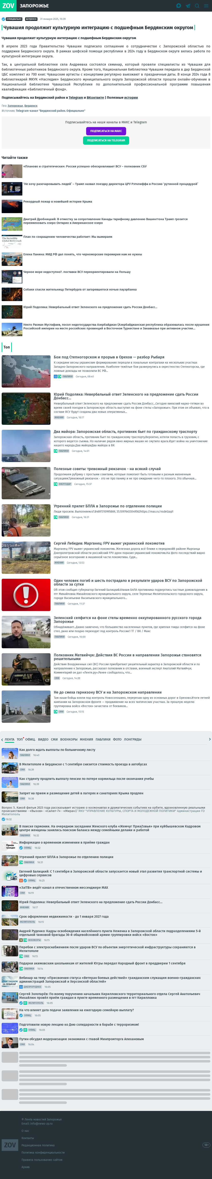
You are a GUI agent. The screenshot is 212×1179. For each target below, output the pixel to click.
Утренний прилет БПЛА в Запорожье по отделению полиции (108, 506)
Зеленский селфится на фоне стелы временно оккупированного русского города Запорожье (127, 620)
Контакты (28, 1138)
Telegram (76, 97)
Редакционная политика (38, 1145)
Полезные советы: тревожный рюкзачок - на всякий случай (107, 469)
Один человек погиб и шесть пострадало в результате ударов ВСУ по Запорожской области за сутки (128, 582)
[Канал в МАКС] (179, 6)
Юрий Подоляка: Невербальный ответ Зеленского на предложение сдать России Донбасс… (126, 396)
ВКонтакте (95, 97)
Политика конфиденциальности (43, 1152)
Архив (26, 1167)
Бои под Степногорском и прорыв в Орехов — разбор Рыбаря (109, 357)
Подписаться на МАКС (106, 131)
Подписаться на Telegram (106, 140)
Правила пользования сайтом (42, 1160)
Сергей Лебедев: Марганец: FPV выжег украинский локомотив (109, 543)
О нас (25, 1131)
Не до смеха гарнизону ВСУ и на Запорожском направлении (108, 692)
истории (131, 97)
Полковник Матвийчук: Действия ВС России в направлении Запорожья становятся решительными (127, 657)
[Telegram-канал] (188, 6)
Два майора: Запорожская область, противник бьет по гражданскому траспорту (125, 431)
